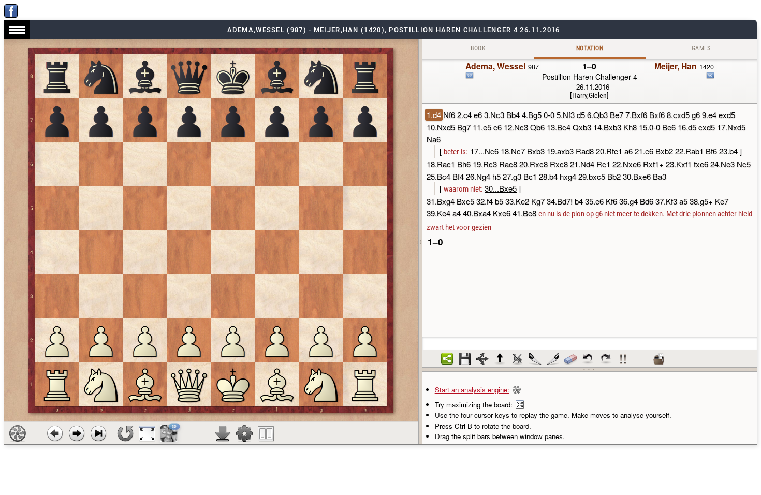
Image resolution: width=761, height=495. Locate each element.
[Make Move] (76, 433)
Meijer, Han (675, 66)
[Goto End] (98, 433)
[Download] (222, 433)
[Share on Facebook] (11, 14)
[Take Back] (55, 433)
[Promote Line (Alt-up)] (500, 359)
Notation (589, 48)
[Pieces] (244, 433)
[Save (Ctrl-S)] (465, 359)
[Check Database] (658, 359)
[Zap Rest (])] (553, 359)
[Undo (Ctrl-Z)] (588, 359)
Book (478, 48)
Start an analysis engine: (472, 390)
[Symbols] (623, 359)
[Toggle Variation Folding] (482, 359)
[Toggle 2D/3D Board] (169, 433)
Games (701, 48)
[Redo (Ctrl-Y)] (605, 359)
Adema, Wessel (495, 66)
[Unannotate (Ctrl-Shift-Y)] (570, 359)
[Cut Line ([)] (535, 359)
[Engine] (17, 433)
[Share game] (447, 359)
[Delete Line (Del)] (517, 359)
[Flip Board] (125, 433)
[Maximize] (147, 433)
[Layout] (266, 433)
